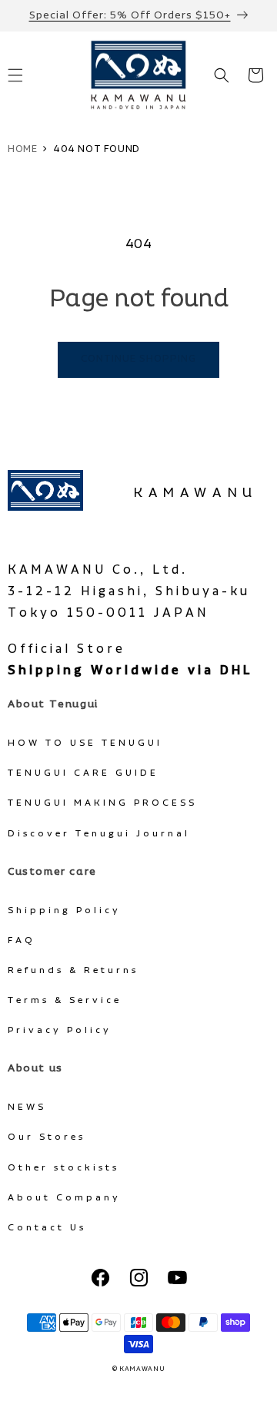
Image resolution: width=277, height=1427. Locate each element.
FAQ (21, 940)
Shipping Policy (64, 910)
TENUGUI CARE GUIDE (83, 773)
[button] (222, 75)
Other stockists (63, 1167)
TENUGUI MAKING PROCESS (102, 803)
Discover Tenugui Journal (99, 833)
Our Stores (46, 1137)
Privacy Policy (60, 1030)
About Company (64, 1197)
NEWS (27, 1107)
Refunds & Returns (73, 970)
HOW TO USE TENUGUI (85, 743)
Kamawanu (195, 493)
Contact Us (47, 1227)
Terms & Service (65, 1000)
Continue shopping (138, 359)
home (22, 149)
